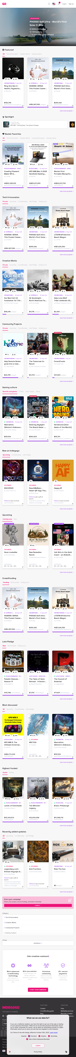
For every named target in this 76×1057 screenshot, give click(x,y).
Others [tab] (38, 391)
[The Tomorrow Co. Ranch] (38, 343)
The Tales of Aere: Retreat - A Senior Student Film (37, 681)
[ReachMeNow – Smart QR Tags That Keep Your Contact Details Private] (38, 470)
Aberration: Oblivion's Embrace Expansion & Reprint (13, 427)
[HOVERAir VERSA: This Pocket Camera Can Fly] (38, 68)
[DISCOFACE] (13, 470)
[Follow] (6, 481)
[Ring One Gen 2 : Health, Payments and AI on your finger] (13, 68)
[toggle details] (23, 107)
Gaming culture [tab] (51, 138)
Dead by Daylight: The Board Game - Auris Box (37, 427)
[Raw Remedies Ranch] (38, 534)
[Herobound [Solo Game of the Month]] (63, 407)
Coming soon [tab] (7, 519)
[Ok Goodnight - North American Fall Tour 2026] (38, 280)
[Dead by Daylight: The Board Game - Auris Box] (38, 407)
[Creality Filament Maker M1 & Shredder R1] (13, 153)
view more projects (66, 111)
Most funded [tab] (15, 582)
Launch (37, 905)
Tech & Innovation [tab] (12, 54)
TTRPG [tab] (21, 391)
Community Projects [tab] (38, 138)
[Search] (49, 4)
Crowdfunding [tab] (22, 201)
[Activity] (58, 4)
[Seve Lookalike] (13, 534)
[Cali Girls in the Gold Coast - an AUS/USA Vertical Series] (63, 534)
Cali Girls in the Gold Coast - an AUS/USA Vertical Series (63, 554)
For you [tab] (5, 201)
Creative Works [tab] (25, 54)
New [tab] (15, 519)
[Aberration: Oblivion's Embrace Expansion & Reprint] (13, 407)
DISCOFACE (8, 488)
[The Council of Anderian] (63, 661)
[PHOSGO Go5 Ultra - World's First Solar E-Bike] (63, 68)
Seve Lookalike (10, 552)
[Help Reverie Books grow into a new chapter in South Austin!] (13, 343)
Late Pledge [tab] (33, 201)
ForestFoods (59, 361)
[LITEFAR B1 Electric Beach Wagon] (63, 217)
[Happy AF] (63, 470)
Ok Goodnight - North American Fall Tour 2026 (37, 300)
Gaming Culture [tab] (37, 54)
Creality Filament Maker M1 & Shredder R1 (11, 173)
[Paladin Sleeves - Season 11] (13, 661)
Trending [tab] (6, 582)
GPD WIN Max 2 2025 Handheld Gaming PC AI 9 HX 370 (38, 173)
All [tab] (4, 54)
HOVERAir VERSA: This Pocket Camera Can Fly (38, 88)
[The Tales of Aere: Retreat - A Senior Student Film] (38, 661)
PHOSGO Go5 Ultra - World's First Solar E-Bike (62, 88)
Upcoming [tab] (13, 201)
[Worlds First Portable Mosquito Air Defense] (63, 153)
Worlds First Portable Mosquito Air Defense (62, 173)
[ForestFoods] (63, 343)
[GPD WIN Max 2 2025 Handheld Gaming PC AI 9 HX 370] (38, 153)
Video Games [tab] (29, 391)
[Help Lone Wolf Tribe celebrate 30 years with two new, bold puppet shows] (63, 280)
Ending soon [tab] (43, 201)
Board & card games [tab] (10, 391)
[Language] (53, 4)
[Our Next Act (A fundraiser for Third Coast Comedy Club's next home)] (13, 280)
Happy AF (58, 488)
